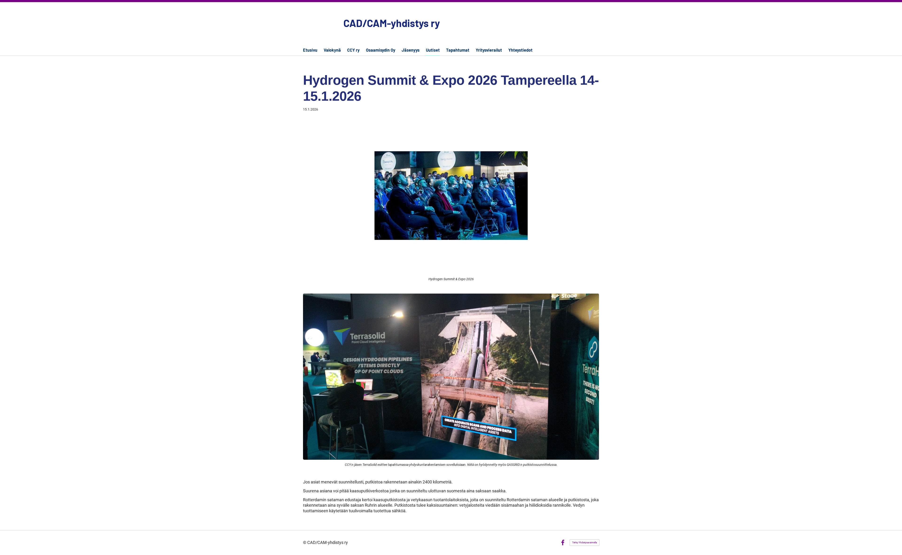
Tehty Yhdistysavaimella (584, 542)
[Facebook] (563, 543)
